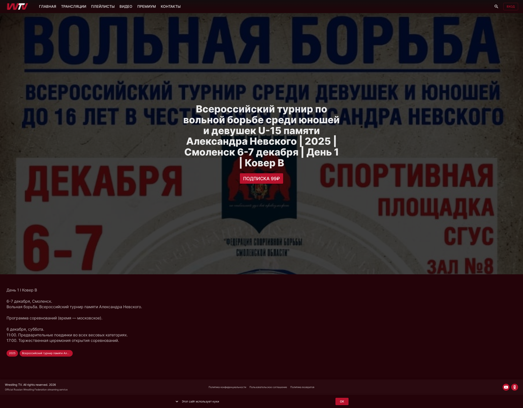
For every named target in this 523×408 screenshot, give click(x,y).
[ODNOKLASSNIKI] (514, 387)
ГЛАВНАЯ (47, 6)
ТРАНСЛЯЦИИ (73, 6)
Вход (511, 6)
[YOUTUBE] (506, 387)
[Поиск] (496, 6)
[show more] (177, 401)
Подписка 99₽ (261, 178)
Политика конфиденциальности (227, 387)
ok (342, 401)
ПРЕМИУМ (146, 6)
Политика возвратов (302, 387)
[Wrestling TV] (17, 6)
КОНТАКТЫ (171, 6)
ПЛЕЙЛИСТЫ (103, 6)
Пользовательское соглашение (268, 387)
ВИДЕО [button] (126, 6)
